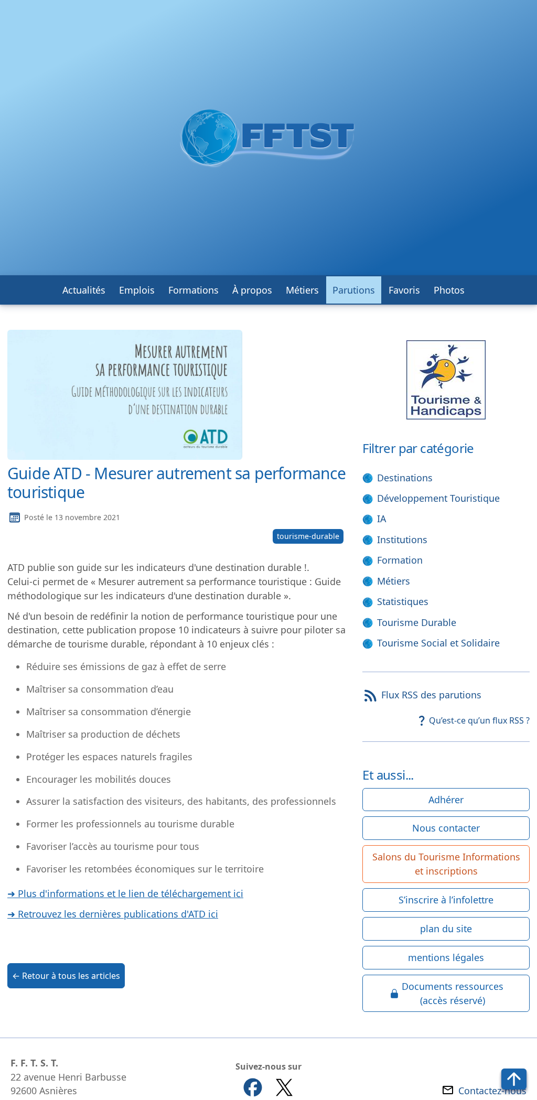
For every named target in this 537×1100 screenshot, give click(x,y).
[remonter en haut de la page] (514, 1079)
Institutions (402, 539)
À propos (252, 290)
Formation (400, 560)
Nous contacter (446, 828)
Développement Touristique (438, 498)
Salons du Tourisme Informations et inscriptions (446, 863)
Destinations (405, 477)
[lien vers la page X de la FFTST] (284, 1087)
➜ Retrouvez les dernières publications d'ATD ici (112, 914)
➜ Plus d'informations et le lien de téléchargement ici (125, 893)
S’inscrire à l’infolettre (446, 899)
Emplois (137, 290)
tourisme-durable (308, 536)
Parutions (353, 290)
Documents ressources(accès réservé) (452, 993)
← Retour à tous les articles (66, 976)
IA (381, 518)
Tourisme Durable (416, 622)
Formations (193, 290)
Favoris (404, 290)
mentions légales (446, 957)
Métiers (302, 290)
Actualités (83, 290)
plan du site (446, 928)
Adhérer (446, 799)
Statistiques (402, 601)
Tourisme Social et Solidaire (438, 643)
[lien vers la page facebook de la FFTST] (252, 1087)
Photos (449, 290)
